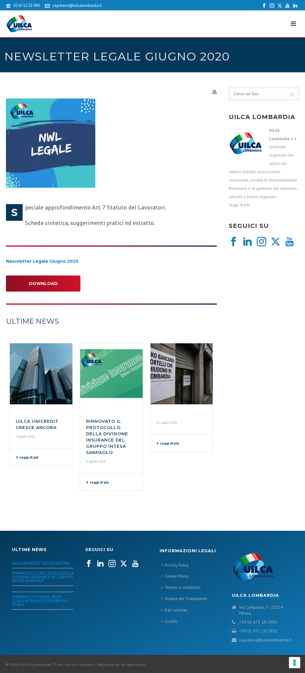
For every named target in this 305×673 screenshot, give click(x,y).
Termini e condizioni (182, 587)
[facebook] (233, 242)
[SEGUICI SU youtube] (135, 564)
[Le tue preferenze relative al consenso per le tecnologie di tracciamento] (294, 662)
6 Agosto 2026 (95, 461)
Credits (171, 621)
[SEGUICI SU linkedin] (100, 564)
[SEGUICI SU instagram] (112, 564)
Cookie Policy (177, 576)
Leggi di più (29, 457)
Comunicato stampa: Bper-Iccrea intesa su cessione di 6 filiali (40, 600)
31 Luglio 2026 (166, 422)
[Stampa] (214, 91)
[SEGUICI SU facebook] (88, 564)
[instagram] (261, 242)
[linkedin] (247, 242)
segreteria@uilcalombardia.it (77, 5)
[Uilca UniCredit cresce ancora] (41, 373)
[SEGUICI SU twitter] (123, 564)
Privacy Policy (177, 565)
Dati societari (176, 610)
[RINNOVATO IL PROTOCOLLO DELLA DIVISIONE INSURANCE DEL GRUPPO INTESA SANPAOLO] (111, 373)
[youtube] (289, 242)
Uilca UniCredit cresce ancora (40, 563)
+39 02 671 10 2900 (258, 622)
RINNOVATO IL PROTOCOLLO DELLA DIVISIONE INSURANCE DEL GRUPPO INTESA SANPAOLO (42, 577)
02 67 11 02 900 (26, 5)
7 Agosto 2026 (25, 436)
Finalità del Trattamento (186, 598)
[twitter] (275, 242)
